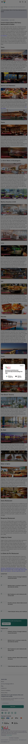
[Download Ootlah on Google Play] (9, 376)
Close (22, 365)
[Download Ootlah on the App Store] (18, 376)
